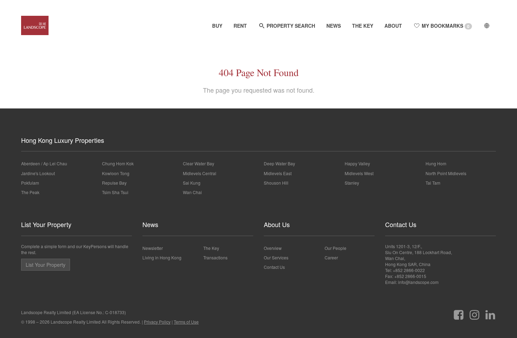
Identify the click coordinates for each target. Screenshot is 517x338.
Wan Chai (192, 192)
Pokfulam (30, 183)
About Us (277, 224)
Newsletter (152, 248)
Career (331, 257)
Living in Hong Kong (161, 257)
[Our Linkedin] (490, 312)
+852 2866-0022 (409, 270)
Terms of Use (186, 322)
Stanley (352, 183)
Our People (335, 248)
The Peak (30, 192)
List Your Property (46, 224)
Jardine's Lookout (38, 173)
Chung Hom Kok (118, 163)
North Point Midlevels (446, 173)
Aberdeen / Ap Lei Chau (44, 163)
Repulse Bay (114, 183)
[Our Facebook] (458, 312)
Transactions (215, 257)
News (150, 224)
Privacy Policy (157, 322)
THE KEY (362, 25)
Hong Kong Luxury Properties (62, 140)
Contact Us (274, 267)
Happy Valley (357, 163)
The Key (211, 248)
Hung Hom (436, 163)
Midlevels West (359, 173)
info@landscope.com (418, 282)
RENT (240, 25)
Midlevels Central (199, 173)
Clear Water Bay (198, 163)
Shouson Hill (276, 183)
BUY (217, 25)
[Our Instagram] (474, 312)
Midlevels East (278, 173)
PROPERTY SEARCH (290, 25)
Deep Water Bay (279, 163)
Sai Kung (191, 183)
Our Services (276, 257)
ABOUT (393, 25)
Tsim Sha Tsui (115, 192)
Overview (273, 248)
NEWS (333, 25)
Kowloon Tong (115, 173)
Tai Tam (433, 183)
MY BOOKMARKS (445, 25)
